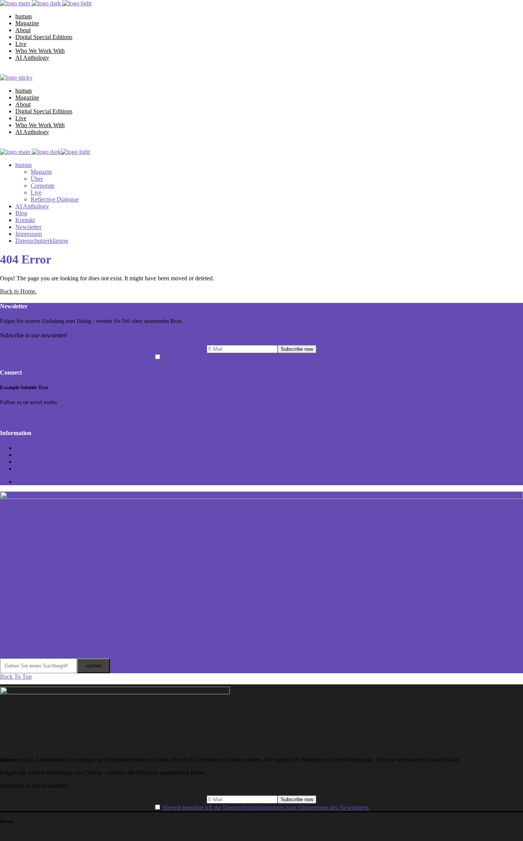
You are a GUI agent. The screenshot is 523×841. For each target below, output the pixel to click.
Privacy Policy (33, 468)
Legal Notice (31, 461)
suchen (93, 666)
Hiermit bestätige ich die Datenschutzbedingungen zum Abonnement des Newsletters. (266, 357)
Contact (24, 448)
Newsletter (28, 455)
